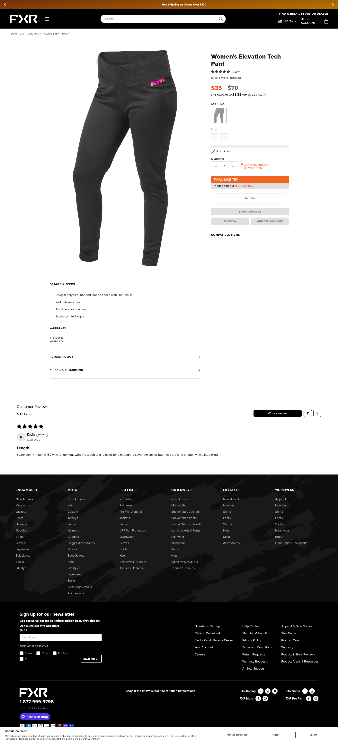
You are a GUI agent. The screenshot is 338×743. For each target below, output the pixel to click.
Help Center (250, 626)
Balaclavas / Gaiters (133, 562)
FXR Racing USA (38, 708)
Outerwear (181, 490)
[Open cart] (326, 21)
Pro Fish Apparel (131, 511)
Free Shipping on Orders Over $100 (169, 5)
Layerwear (23, 549)
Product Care (290, 640)
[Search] (221, 19)
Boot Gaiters (75, 555)
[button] (221, 72)
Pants (19, 518)
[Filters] (308, 413)
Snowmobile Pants (184, 518)
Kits (70, 505)
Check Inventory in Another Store (257, 166)
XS (225, 137)
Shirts (227, 511)
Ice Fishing (127, 499)
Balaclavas (23, 555)
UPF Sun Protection (133, 530)
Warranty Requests (255, 661)
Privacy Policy (92, 739)
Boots (19, 536)
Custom (72, 511)
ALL (22, 34)
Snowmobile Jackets (185, 511)
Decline (313, 735)
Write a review (278, 413)
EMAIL (24, 630)
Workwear (178, 543)
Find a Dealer (250, 211)
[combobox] (161, 19)
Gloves (20, 543)
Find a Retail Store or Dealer (214, 640)
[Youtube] (275, 691)
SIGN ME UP (91, 659)
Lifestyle (21, 568)
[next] (333, 4)
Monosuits (23, 505)
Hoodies (229, 505)
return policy (243, 185)
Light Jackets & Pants (185, 530)
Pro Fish (127, 490)
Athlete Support (253, 668)
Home (14, 34)
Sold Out (250, 198)
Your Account (204, 647)
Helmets (21, 524)
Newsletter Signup (207, 626)
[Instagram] (268, 691)
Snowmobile (27, 490)
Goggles (21, 530)
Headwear (282, 530)
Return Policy (61, 357)
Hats (70, 562)
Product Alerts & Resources (299, 661)
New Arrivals (24, 499)
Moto (72, 490)
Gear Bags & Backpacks (291, 543)
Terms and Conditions (257, 647)
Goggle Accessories (81, 543)
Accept (275, 735)
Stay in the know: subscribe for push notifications (160, 691)
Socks (20, 562)
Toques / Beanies (131, 568)
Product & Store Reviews (298, 654)
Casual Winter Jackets (186, 524)
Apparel (280, 499)
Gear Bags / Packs (79, 587)
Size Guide (288, 633)
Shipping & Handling (66, 370)
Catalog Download (207, 633)
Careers (200, 654)
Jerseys (72, 518)
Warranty (287, 647)
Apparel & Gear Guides (296, 626)
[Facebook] (260, 691)
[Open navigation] (47, 19)
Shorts (227, 524)
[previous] (5, 4)
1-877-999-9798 (37, 701)
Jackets (21, 511)
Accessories (75, 593)
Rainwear (126, 505)
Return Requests (253, 654)
